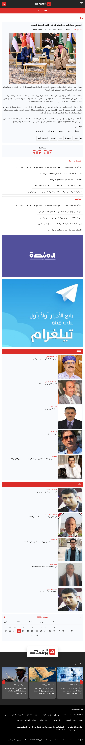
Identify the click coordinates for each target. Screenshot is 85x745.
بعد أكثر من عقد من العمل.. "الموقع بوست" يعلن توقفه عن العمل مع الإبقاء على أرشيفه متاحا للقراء (48, 167)
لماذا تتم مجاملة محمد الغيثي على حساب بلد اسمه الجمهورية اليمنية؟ (34, 458)
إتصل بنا (80, 739)
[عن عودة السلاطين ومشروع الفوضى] (70, 367)
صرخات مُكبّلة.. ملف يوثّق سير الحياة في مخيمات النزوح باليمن (60, 173)
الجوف (47, 719)
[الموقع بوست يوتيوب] (78, 734)
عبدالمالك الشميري (51, 514)
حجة (60, 719)
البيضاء (43, 714)
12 (6, 627)
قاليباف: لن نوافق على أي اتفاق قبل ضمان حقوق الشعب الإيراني (60, 211)
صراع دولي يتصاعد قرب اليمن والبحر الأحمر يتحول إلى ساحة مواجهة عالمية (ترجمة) (43, 691)
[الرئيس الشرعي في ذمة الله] (70, 392)
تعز (65, 714)
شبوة (36, 714)
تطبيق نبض (39, 131)
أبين (49, 714)
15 (68, 630)
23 (32, 630)
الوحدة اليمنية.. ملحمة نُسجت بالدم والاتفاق (42, 516)
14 (72, 630)
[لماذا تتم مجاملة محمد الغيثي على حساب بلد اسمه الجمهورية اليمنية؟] (70, 467)
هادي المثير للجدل (51, 408)
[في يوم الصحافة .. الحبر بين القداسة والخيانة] (70, 574)
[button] (81, 682)
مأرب (41, 719)
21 (41, 630)
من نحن (63, 739)
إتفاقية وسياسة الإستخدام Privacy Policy (43, 739)
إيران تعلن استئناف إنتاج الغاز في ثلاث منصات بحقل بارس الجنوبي (60, 223)
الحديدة (13, 714)
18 (54, 630)
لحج (59, 714)
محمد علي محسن (51, 489)
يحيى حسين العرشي (51, 381)
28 (10, 630)
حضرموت (28, 714)
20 (45, 630)
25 (23, 630)
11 (10, 627)
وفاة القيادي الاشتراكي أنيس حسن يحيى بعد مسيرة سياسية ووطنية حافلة (57, 185)
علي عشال (54, 431)
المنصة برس (21, 739)
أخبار (81, 18)
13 (76, 630)
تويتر (68, 131)
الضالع (27, 719)
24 (28, 630)
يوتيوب (60, 131)
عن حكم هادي (52, 433)
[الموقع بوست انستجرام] (75, 734)
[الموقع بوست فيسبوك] (82, 734)
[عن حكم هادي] (70, 442)
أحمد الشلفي (53, 456)
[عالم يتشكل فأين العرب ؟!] (70, 599)
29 (6, 630)
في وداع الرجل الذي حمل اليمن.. (46, 491)
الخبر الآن (12, 739)
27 (14, 630)
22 (37, 630)
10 (14, 627)
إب (55, 714)
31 (32, 635)
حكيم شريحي (53, 564)
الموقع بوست (77, 29)
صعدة (55, 719)
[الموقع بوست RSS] (73, 734)
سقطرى (19, 719)
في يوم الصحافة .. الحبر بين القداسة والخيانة (42, 566)
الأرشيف (72, 739)
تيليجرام (51, 131)
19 (50, 630)
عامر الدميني (53, 406)
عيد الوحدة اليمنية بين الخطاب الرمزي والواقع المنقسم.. (39, 541)
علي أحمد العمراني (51, 356)
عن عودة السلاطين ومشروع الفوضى (45, 358)
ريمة (74, 719)
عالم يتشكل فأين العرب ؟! (48, 591)
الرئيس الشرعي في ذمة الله (48, 383)
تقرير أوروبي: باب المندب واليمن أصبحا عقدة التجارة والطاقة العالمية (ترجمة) (15, 691)
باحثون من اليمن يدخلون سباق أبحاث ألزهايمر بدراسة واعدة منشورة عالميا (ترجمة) (71, 691)
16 (63, 630)
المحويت (68, 719)
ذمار (6, 714)
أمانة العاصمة (78, 714)
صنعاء (81, 719)
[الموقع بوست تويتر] (80, 734)
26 (19, 630)
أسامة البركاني (52, 539)
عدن (69, 714)
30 (37, 635)
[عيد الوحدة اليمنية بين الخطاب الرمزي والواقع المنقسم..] (70, 549)
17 (59, 630)
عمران (34, 719)
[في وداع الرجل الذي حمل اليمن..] (70, 500)
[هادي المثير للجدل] (70, 417)
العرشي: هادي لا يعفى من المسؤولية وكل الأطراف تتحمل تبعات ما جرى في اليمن (54, 191)
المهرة (20, 714)
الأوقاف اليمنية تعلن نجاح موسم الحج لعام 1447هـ (64, 179)
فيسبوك (77, 131)
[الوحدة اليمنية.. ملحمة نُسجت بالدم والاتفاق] (70, 525)
